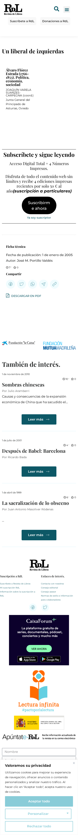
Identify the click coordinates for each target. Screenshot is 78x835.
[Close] (73, 763)
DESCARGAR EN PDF (25, 296)
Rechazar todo (39, 826)
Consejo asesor (48, 591)
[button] (66, 9)
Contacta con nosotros (52, 583)
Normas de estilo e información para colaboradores (57, 597)
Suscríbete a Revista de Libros (15, 583)
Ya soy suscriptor (39, 217)
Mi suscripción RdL (10, 587)
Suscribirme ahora (39, 205)
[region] (39, 797)
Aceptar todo (39, 801)
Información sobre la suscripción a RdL (17, 593)
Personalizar (38, 814)
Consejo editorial (49, 587)
